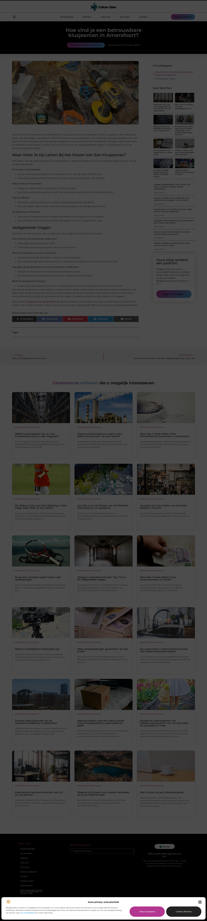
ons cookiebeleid (27, 913)
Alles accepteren (147, 911)
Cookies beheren (184, 911)
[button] (200, 902)
